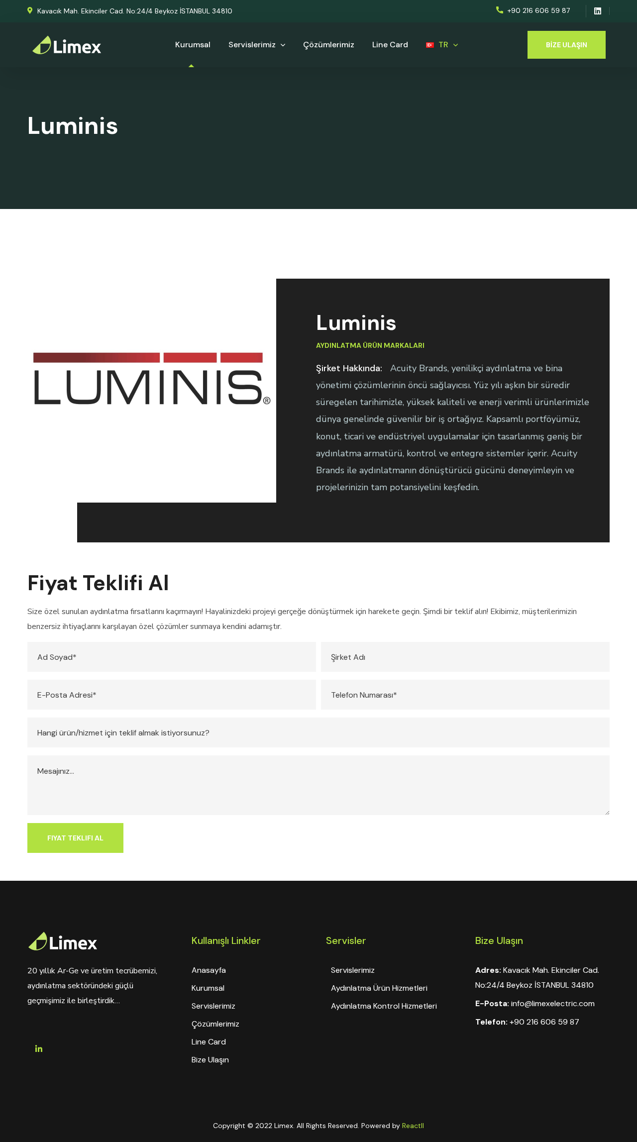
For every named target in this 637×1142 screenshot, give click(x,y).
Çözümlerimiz (215, 1024)
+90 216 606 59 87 (544, 1022)
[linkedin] (38, 1049)
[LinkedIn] (598, 11)
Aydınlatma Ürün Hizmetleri (379, 988)
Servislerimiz (213, 1006)
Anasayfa (209, 970)
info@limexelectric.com (553, 1003)
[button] (129, 11)
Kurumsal (208, 988)
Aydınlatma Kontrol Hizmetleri (384, 1006)
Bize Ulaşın (210, 1059)
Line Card (209, 1042)
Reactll (413, 1125)
